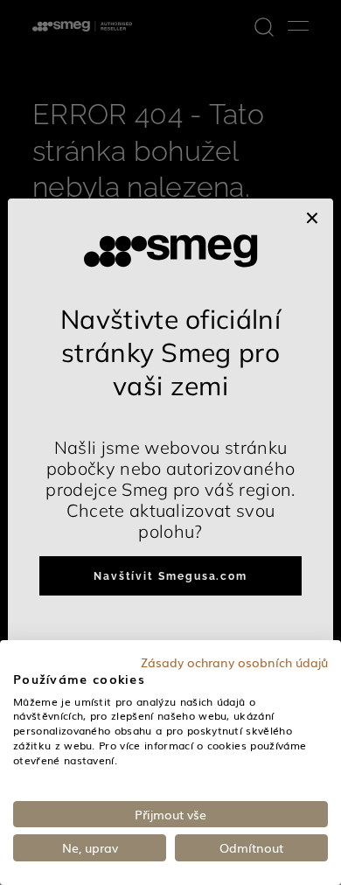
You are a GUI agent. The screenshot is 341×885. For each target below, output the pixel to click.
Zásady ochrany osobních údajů (234, 662)
